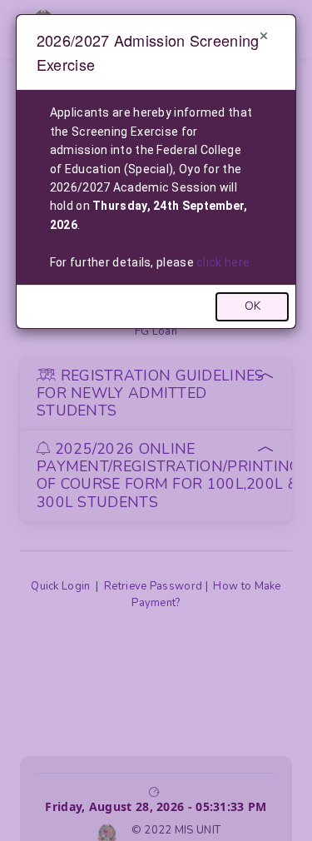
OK (252, 306)
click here (223, 262)
